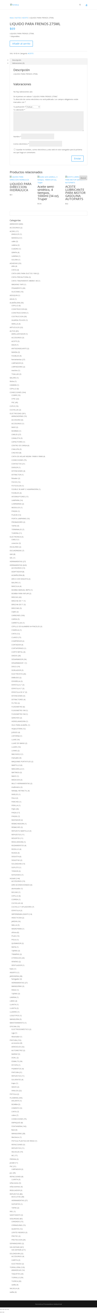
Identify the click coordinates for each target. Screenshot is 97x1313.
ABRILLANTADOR (18, 334)
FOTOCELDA (16, 486)
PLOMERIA (14, 1098)
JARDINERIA (14, 976)
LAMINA (14, 256)
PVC (13, 402)
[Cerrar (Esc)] (8, 1309)
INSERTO (13, 972)
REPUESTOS (16, 834)
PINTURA (13, 1040)
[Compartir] (6, 1309)
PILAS (13, 936)
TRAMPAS (15, 954)
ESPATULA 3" (16, 688)
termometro (16, 875)
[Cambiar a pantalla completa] (3, 1309)
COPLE (12, 406)
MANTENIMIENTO (17, 1023)
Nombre (17, 136)
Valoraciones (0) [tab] (18, 63)
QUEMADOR (16, 943)
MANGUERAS (16, 986)
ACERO (12, 231)
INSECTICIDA (16, 918)
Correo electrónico (21, 144)
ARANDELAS (16, 1270)
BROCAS (14, 597)
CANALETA (15, 438)
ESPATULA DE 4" (18, 692)
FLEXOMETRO (16, 707)
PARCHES (15, 802)
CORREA (14, 899)
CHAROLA (15, 630)
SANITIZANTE (15, 1215)
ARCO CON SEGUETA (19, 579)
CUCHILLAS (14, 410)
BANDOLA (15, 238)
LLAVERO (13, 1012)
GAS (11, 554)
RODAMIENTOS (17, 845)
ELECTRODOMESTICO (20, 1029)
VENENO (14, 961)
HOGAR (12, 878)
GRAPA (14, 252)
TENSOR (14, 871)
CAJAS (13, 612)
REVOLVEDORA (17, 842)
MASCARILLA (16, 769)
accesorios (15, 1043)
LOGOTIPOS (14, 1015)
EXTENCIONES (17, 471)
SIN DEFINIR (14, 1247)
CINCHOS (15, 453)
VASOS (14, 1087)
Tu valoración (19, 110)
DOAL (13, 1057)
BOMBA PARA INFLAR (20, 593)
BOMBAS (15, 431)
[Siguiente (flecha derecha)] (3, 1312)
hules (12, 969)
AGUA (12, 299)
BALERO (13, 378)
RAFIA (13, 947)
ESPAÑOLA (15, 681)
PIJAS (13, 809)
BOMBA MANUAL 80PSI (20, 590)
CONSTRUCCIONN (18, 313)
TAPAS (14, 526)
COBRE (14, 395)
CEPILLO (14, 305)
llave (13, 1130)
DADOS (14, 655)
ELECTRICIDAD (15, 413)
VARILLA (14, 324)
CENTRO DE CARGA (19, 445)
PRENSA (13, 1159)
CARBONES (15, 615)
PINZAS (14, 511)
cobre (13, 1115)
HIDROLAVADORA (18, 721)
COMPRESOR (16, 641)
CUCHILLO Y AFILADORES (21, 907)
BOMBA (14, 1104)
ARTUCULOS (15, 327)
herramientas (16, 359)
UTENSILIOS (16, 958)
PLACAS (14, 515)
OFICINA (13, 1026)
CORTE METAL (17, 652)
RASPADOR (15, 820)
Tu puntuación (19, 107)
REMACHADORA (17, 824)
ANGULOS (15, 234)
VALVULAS (15, 1152)
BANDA (14, 352)
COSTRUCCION (17, 316)
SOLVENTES (16, 1079)
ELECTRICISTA (17, 674)
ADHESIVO (14, 263)
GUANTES (15, 1229)
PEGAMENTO (16, 288)
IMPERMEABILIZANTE (20, 914)
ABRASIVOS (14, 224)
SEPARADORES (15, 1243)
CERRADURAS (16, 1225)
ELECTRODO (16, 1264)
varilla (13, 1285)
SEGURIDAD (14, 1219)
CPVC (13, 399)
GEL (11, 558)
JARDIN (14, 921)
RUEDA (14, 853)
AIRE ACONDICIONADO (20, 885)
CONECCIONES (15, 392)
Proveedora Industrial (48, 1304)
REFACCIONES (17, 1144)
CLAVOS (14, 637)
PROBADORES (17, 522)
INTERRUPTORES (18, 496)
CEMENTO (15, 1108)
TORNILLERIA (15, 1267)
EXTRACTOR (16, 475)
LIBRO (12, 1001)
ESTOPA (14, 1065)
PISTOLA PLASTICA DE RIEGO (23, 1141)
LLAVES (14, 747)
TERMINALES (16, 529)
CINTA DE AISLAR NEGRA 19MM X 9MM (27, 456)
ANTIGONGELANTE (19, 348)
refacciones (14, 1183)
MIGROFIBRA (16, 929)
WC (12, 1155)
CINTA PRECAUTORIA (19, 277)
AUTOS (18, 18)
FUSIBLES (15, 356)
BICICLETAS (16, 1197)
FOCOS (14, 482)
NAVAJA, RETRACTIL (19, 791)
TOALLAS (15, 374)
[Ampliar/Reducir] (1, 1309)
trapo (13, 1083)
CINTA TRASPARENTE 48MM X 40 (24, 281)
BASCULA (15, 586)
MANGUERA (14, 1019)
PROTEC (14, 1236)
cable (13, 241)
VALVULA (13, 1288)
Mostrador (15, 1037)
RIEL (11, 1211)
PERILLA (14, 805)
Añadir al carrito (21, 43)
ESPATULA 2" (16, 685)
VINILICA (14, 1090)
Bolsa (12, 381)
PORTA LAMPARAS (18, 518)
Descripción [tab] (16, 60)
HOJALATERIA (16, 729)
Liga (13, 1033)
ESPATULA (15, 910)
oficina (14, 932)
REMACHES (15, 827)
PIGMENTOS (16, 1069)
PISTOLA (13, 1094)
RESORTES (15, 838)
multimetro (15, 787)
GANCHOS (15, 718)
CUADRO (14, 249)
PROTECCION (16, 1240)
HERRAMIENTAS (16, 561)
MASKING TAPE (17, 284)
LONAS (14, 750)
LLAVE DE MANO (18, 743)
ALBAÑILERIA (15, 303)
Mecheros (15, 1137)
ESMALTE (15, 1061)
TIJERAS (14, 951)
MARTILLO (15, 765)
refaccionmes (15, 1187)
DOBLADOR (16, 670)
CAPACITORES (17, 442)
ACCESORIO (16, 420)
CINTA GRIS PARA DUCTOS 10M (24, 273)
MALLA (14, 925)
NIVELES (14, 794)
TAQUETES (15, 1274)
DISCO (14, 666)
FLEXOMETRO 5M (18, 714)
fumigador (15, 979)
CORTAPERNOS (17, 648)
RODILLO (15, 849)
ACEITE (25, 18)
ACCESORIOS (15, 228)
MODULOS (15, 507)
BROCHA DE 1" (17, 601)
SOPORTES (15, 1204)
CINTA (13, 270)
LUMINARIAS (16, 504)
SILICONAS (15, 292)
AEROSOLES (16, 1047)
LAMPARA (15, 500)
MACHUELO (16, 754)
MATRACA (15, 772)
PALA (13, 798)
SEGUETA (15, 856)
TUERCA (14, 1281)
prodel (12, 1163)
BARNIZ (14, 1054)
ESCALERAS (14, 547)
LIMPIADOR (16, 363)
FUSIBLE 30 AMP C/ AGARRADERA (24, 489)
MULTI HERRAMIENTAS (20, 783)
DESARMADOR (17, 659)
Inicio (12, 18)
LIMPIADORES (17, 367)
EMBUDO (15, 677)
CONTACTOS (16, 464)
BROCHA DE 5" (17, 604)
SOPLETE (15, 867)
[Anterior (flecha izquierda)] (1, 1312)
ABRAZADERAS (17, 416)
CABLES (14, 434)
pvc (11, 1173)
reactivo (14, 370)
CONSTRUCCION (18, 309)
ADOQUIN (14, 295)
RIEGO (13, 990)
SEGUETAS (15, 860)
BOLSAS (14, 892)
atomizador (15, 888)
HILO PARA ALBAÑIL (19, 725)
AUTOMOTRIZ (17, 1050)
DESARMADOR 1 (17, 663)
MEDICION (15, 780)
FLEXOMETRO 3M (18, 710)
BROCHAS (15, 608)
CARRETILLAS (16, 623)
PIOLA (13, 940)
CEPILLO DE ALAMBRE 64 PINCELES (25, 626)
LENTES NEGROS (18, 1232)
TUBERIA (14, 533)
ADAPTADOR (16, 572)
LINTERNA (15, 736)
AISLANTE (15, 1101)
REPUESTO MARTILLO (20, 831)
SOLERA (14, 260)
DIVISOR (14, 467)
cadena (14, 245)
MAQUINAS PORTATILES (21, 761)
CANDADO (15, 1221)
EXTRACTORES (17, 699)
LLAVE (13, 739)
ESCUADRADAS (16, 550)
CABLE (14, 539)
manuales (15, 758)
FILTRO (14, 703)
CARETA (14, 1260)
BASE (13, 427)
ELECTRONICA (15, 537)
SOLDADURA (16, 864)
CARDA (14, 619)
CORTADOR (16, 645)
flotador (14, 478)
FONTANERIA (16, 1126)
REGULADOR (15, 1190)
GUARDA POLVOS (18, 320)
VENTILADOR (16, 965)
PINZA (13, 812)
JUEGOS (14, 732)
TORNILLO (15, 1277)
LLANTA (13, 1004)
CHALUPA (15, 449)
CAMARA (13, 385)
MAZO (13, 776)
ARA (13, 266)
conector (14, 543)
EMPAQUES (15, 1122)
